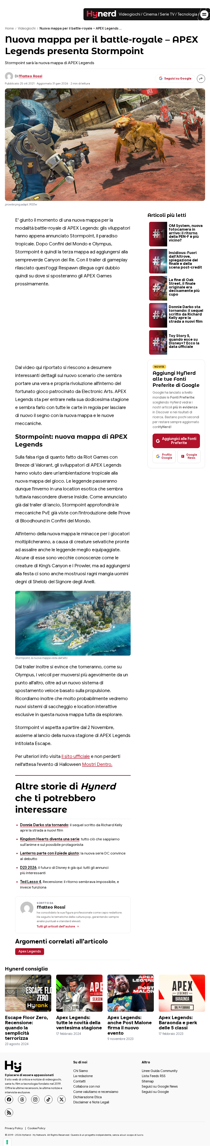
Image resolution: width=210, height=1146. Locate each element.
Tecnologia (187, 14)
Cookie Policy (36, 1128)
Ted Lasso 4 (30, 881)
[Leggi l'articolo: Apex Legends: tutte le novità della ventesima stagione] (79, 993)
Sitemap (148, 1081)
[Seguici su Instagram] (35, 1099)
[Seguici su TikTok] (48, 1099)
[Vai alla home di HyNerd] (101, 14)
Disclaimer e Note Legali (91, 1103)
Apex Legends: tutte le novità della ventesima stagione (79, 1023)
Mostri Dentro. (97, 764)
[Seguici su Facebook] (9, 1099)
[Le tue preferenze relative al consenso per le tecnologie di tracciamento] (7, 1142)
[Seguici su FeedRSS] (9, 1112)
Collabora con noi (86, 1087)
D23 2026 (28, 867)
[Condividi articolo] (201, 79)
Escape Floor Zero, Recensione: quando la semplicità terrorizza (26, 1028)
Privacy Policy (14, 1128)
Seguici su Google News (160, 1087)
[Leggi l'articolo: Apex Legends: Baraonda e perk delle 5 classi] (182, 993)
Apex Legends (29, 951)
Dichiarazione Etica (87, 1097)
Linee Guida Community (159, 1071)
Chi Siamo (80, 1071)
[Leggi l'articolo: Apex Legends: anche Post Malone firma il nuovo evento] (130, 993)
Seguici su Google (155, 1092)
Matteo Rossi (30, 76)
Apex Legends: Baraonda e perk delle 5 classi (178, 1023)
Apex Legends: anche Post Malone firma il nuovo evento (129, 1025)
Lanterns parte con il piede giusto (49, 853)
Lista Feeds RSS (153, 1076)
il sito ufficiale (76, 756)
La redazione (83, 1076)
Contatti (79, 1081)
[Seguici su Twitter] (61, 1099)
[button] (73, 623)
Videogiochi (129, 14)
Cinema (150, 14)
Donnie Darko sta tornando (44, 825)
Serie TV (167, 14)
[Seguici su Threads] (22, 1099)
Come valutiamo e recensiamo (95, 1092)
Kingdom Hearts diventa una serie (49, 839)
